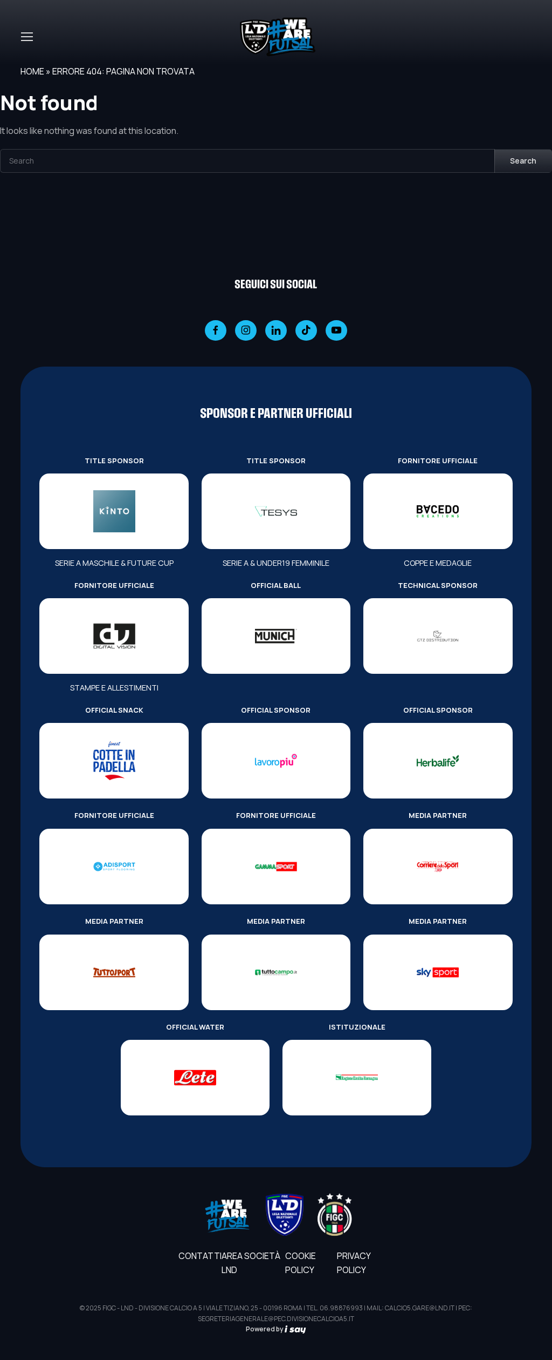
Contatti (200, 1256)
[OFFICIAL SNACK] (113, 761)
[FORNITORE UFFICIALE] (437, 511)
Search (523, 160)
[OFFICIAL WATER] (195, 1077)
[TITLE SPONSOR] (113, 511)
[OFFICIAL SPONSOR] (276, 761)
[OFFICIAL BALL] (276, 636)
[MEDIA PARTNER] (437, 866)
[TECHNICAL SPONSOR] (437, 636)
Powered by (265, 1329)
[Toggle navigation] (26, 36)
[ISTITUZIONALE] (356, 1077)
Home (32, 71)
